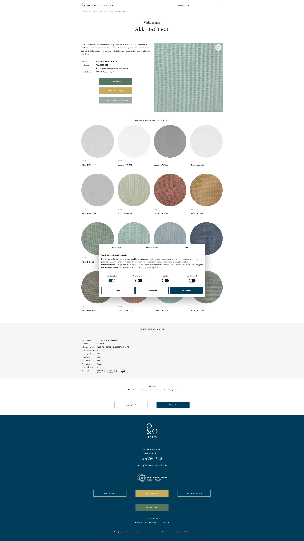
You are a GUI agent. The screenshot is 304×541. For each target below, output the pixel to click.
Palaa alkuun (131, 405)
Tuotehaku (183, 6)
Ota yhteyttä (151, 493)
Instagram (138, 523)
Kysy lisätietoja (115, 91)
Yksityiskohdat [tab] (152, 247)
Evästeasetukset (165, 531)
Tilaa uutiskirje (110, 493)
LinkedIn (131, 390)
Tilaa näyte (115, 81)
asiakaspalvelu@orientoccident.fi (152, 465)
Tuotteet (83, 11)
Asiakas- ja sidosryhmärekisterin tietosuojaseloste (132, 531)
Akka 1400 (103, 11)
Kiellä (118, 290)
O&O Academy (152, 507)
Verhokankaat (93, 11)
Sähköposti (172, 390)
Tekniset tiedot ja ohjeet (115, 100)
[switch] (138, 280)
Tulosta (173, 405)
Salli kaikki (186, 290)
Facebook (158, 390)
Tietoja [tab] (187, 247)
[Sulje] (221, 5)
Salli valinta (152, 290)
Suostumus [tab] (116, 247)
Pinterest (144, 390)
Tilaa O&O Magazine (194, 493)
